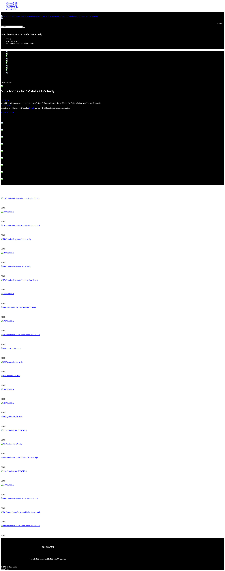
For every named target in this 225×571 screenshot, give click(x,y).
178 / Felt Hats (6, 326)
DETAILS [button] (5, 100)
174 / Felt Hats (6, 299)
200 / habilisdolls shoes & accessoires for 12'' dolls (20, 531)
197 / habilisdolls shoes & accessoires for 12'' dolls (20, 231)
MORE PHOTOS (7, 83)
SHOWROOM (11, 9)
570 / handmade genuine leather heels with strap (20, 285)
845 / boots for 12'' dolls (10, 353)
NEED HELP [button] (6, 105)
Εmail (31, 108)
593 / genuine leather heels (11, 422)
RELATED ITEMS (8, 112)
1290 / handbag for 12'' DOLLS (13, 476)
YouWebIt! (5, 569)
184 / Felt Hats (6, 408)
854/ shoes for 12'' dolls (10, 381)
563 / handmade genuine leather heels (16, 244)
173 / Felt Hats (6, 217)
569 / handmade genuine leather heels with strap (20, 504)
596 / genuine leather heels (11, 367)
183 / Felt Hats (6, 258)
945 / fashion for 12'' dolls (11, 449)
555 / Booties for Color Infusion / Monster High (19, 463)
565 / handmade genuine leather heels (16, 272)
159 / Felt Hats (6, 490)
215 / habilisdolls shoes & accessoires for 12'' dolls (20, 203)
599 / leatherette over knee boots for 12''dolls (18, 312)
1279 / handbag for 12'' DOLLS (13, 435)
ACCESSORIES (12, 7)
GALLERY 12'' (11, 3)
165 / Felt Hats (6, 394)
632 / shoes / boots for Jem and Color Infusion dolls (21, 517)
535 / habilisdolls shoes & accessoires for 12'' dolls (20, 340)
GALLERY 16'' (11, 5)
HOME (8, 39)
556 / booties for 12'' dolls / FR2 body (20, 43)
